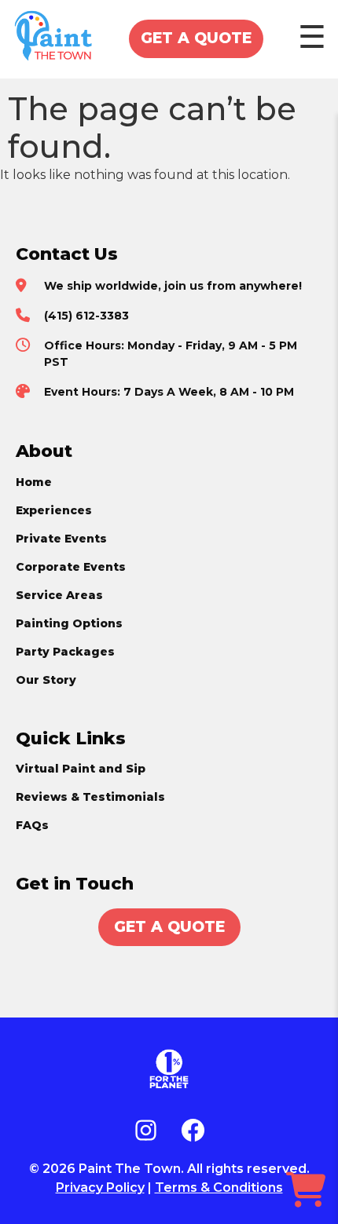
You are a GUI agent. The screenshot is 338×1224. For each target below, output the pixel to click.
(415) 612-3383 (86, 316)
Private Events (61, 539)
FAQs (32, 825)
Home (34, 482)
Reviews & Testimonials (90, 797)
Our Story (46, 680)
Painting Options (69, 623)
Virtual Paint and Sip (80, 769)
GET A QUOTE (196, 38)
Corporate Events (71, 567)
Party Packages (65, 652)
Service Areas (59, 595)
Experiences (54, 510)
